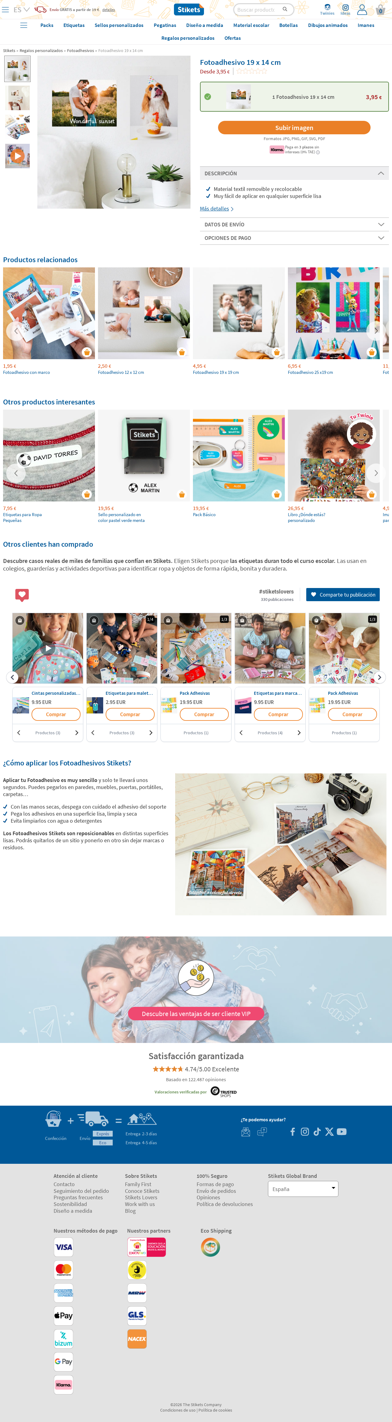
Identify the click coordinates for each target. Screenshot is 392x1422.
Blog (130, 1210)
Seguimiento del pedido (81, 1190)
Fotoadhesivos (80, 50)
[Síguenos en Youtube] (341, 1132)
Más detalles (214, 208)
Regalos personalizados (41, 50)
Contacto (64, 1184)
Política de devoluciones (225, 1204)
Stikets (9, 50)
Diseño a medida (73, 1210)
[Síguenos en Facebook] (292, 1132)
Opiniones (208, 1197)
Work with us (140, 1204)
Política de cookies (215, 1410)
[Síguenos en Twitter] (329, 1132)
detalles (108, 9)
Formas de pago (215, 1184)
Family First (138, 1184)
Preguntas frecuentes (78, 1197)
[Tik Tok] (317, 1132)
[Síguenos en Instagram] (305, 1132)
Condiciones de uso (178, 1410)
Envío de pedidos (216, 1190)
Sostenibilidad (70, 1204)
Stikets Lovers (141, 1197)
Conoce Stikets (142, 1190)
